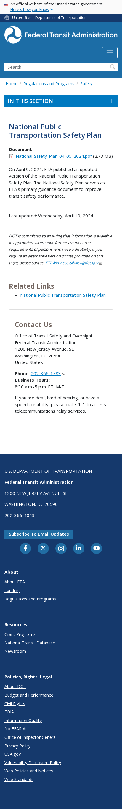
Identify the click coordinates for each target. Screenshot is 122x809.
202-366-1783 (46, 373)
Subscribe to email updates (39, 534)
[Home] (61, 36)
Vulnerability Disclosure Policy (32, 762)
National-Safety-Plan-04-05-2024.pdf (54, 156)
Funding (12, 590)
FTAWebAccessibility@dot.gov (72, 262)
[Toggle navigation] (110, 52)
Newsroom (15, 651)
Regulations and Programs (48, 83)
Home (11, 83)
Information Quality (23, 720)
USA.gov (12, 754)
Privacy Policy (17, 746)
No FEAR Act (16, 728)
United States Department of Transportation (49, 17)
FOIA (9, 712)
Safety (86, 83)
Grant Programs (20, 634)
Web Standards (18, 779)
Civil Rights (14, 703)
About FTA (14, 582)
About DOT (15, 686)
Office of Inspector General (30, 737)
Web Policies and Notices (28, 771)
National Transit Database (29, 643)
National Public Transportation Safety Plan (63, 295)
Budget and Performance (28, 695)
